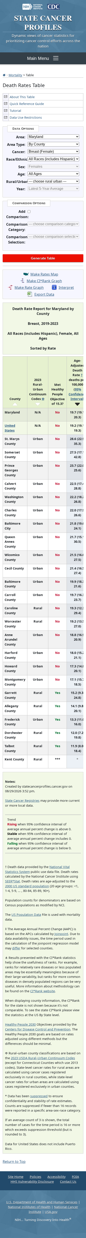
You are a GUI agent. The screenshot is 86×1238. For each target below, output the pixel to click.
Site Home (15, 1177)
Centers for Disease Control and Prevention (37, 1029)
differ (16, 948)
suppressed (39, 1096)
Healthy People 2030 (20, 1024)
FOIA (75, 1177)
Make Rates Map (44, 274)
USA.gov (51, 1212)
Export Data (44, 294)
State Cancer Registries (22, 800)
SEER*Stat (12, 881)
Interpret (66, 287)
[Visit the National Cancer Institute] (32, 4)
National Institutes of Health (29, 1207)
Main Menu (38, 58)
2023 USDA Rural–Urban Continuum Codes (43, 1058)
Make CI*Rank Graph (44, 280)
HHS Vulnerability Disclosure (32, 1181)
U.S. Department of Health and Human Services (41, 1202)
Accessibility (56, 1177)
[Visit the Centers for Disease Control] (53, 4)
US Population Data (26, 914)
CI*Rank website (42, 991)
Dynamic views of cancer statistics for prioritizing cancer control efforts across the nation (43, 41)
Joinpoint (61, 934)
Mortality (15, 75)
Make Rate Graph (29, 287)
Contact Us (68, 1181)
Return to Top (14, 1161)
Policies (35, 1177)
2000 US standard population (27, 886)
